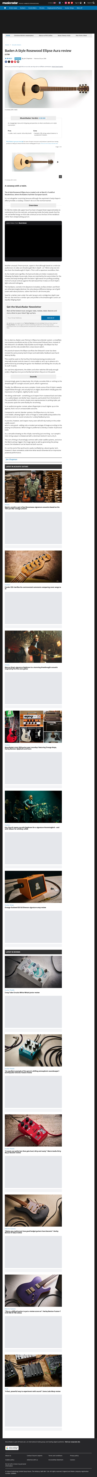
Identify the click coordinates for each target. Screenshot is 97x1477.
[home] (5, 8)
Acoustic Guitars (16, 45)
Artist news (13, 8)
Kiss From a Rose (81, 35)
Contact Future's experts (34, 1455)
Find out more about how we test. (49, 143)
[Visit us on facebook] (60, 3)
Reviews (17, 59)
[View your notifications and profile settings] (84, 3)
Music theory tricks (64, 35)
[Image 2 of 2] (58, 162)
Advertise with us (32, 1460)
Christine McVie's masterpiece (24, 35)
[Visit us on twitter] (63, 3)
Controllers (32, 8)
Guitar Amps (69, 8)
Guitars (22, 8)
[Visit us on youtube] (69, 3)
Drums (42, 8)
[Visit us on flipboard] (72, 3)
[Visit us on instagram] (66, 3)
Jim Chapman (28, 58)
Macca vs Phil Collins (45, 35)
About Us (8, 1455)
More (79, 8)
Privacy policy (74, 1455)
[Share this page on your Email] (18, 62)
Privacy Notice (11, 325)
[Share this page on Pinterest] (12, 62)
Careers (72, 1460)
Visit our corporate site (72, 1442)
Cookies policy (9, 1460)
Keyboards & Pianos (54, 8)
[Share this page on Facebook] (6, 62)
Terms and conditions (55, 1455)
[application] (33, 241)
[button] (90, 3)
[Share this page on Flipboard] (15, 62)
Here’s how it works (57, 66)
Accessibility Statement (55, 1460)
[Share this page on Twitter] (9, 62)
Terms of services (29, 323)
